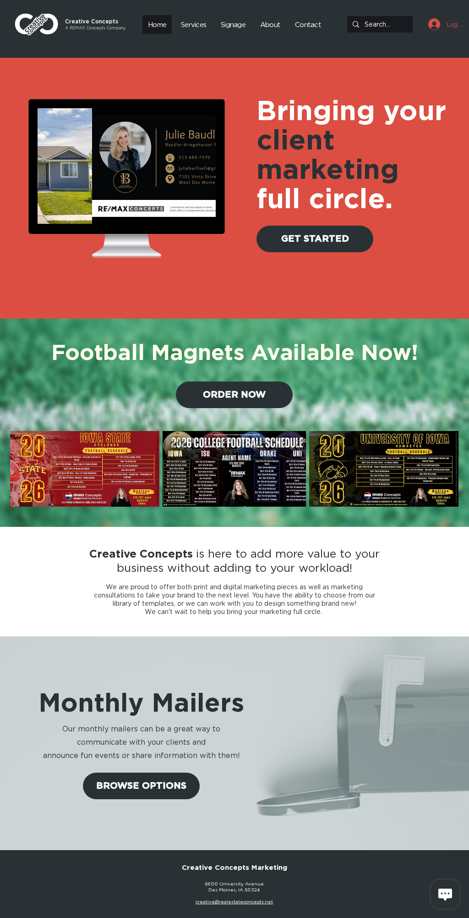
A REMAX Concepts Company (95, 28)
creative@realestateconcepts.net (234, 901)
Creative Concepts (91, 21)
